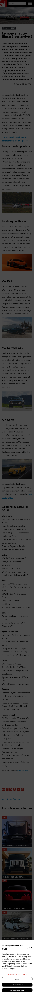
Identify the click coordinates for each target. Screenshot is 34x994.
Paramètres (17, 979)
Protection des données (13, 974)
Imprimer (24, 974)
